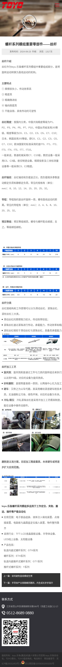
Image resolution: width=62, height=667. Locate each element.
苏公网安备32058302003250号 (39, 663)
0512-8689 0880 (20, 613)
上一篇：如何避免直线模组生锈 (17, 576)
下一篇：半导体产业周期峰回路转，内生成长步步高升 (28, 583)
